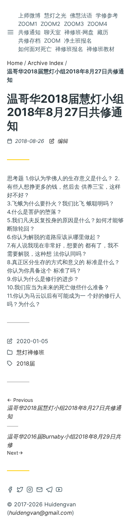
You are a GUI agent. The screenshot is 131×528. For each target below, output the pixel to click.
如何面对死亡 (35, 48)
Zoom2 (50, 23)
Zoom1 (27, 23)
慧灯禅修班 (30, 352)
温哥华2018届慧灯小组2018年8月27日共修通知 (64, 408)
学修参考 (107, 15)
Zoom (52, 40)
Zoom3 (74, 23)
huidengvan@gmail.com (40, 512)
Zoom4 (97, 23)
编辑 (62, 141)
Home (15, 62)
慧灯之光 (55, 15)
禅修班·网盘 (79, 32)
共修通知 (29, 32)
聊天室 (52, 32)
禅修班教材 (101, 48)
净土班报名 (78, 40)
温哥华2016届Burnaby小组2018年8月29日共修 (64, 444)
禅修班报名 (69, 48)
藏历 (102, 32)
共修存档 (29, 40)
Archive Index (46, 62)
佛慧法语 (81, 15)
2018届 (25, 363)
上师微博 (29, 15)
